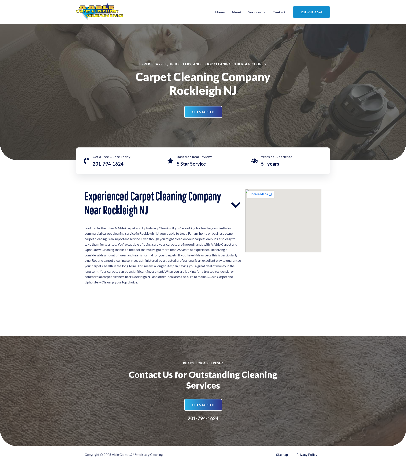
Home (220, 12)
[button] (264, 12)
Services (255, 12)
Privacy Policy (306, 454)
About (236, 12)
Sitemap (282, 454)
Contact (279, 12)
